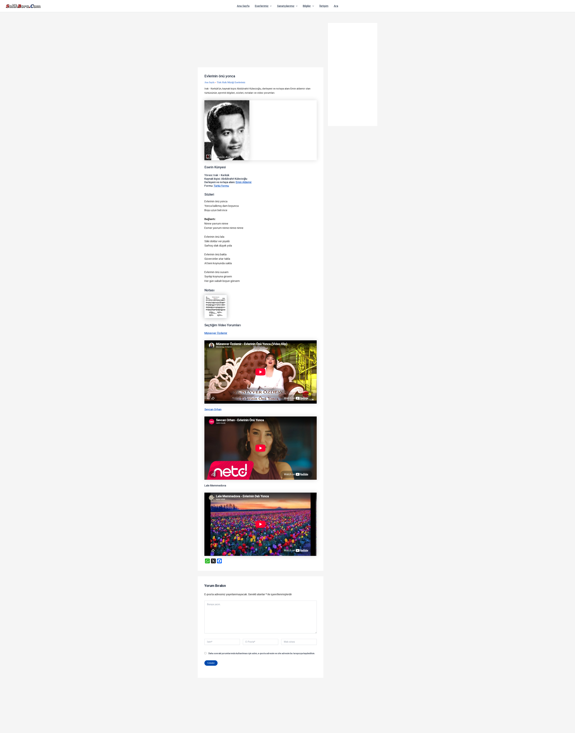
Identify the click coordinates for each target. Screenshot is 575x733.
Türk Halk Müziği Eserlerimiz (231, 82)
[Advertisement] (260, 45)
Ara (336, 5)
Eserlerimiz (261, 5)
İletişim (323, 5)
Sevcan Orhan (212, 409)
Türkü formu (221, 185)
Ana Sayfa (243, 5)
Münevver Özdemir (215, 333)
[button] (270, 6)
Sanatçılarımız (285, 5)
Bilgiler (307, 5)
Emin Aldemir (244, 182)
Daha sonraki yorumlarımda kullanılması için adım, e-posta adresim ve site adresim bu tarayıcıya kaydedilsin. (261, 653)
